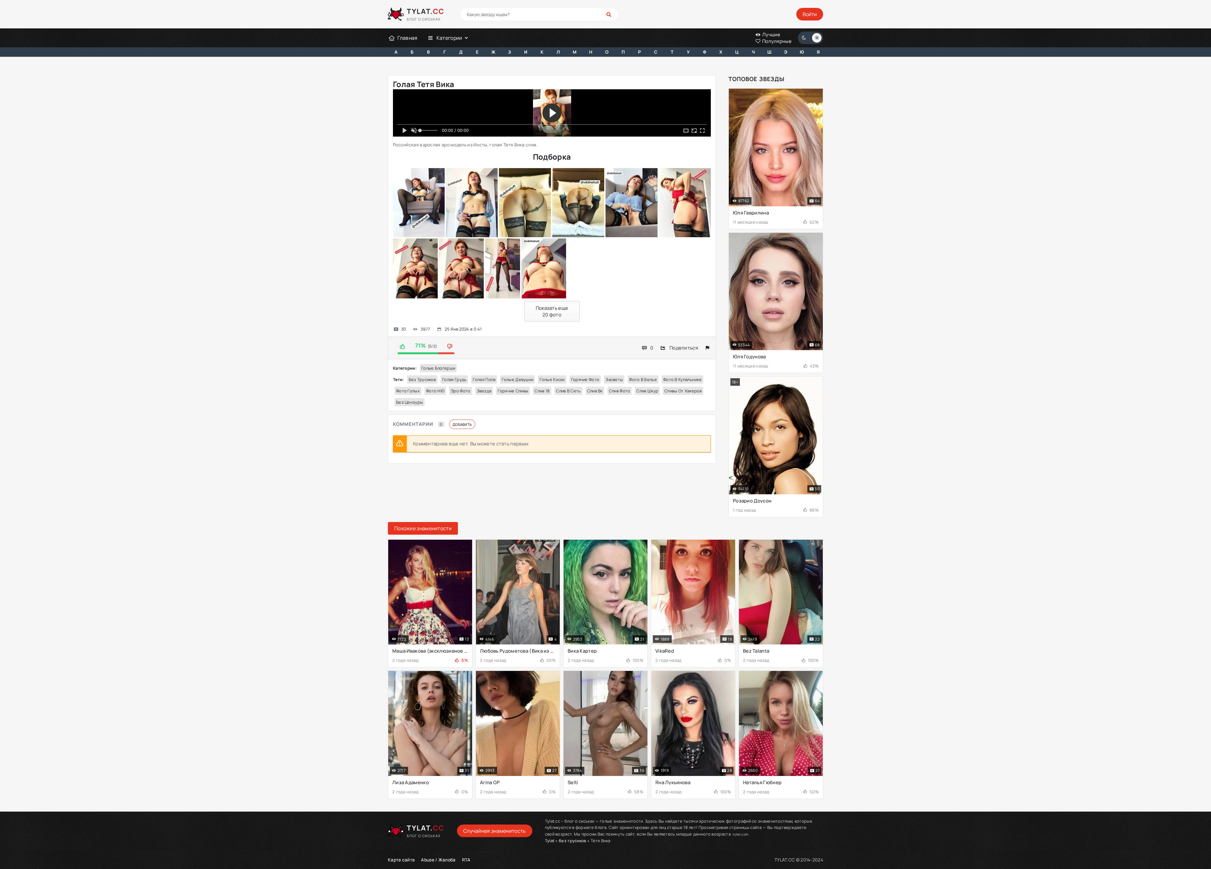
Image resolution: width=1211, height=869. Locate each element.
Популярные (776, 41)
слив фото (619, 391)
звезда (484, 391)
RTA (466, 860)
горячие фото (585, 379)
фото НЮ (435, 391)
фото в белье (643, 379)
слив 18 (542, 391)
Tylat (550, 840)
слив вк (595, 391)
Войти (810, 14)
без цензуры (409, 402)
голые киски (552, 379)
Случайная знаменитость (494, 830)
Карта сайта (401, 860)
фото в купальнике (682, 379)
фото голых (408, 391)
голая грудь (454, 379)
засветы (614, 379)
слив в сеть (568, 391)
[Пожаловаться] (707, 347)
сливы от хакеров (683, 391)
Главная (407, 37)
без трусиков (422, 379)
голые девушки (517, 379)
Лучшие (771, 34)
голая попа (484, 379)
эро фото (460, 391)
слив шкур (647, 391)
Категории (449, 37)
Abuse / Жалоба (438, 860)
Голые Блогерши (438, 368)
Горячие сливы (513, 391)
